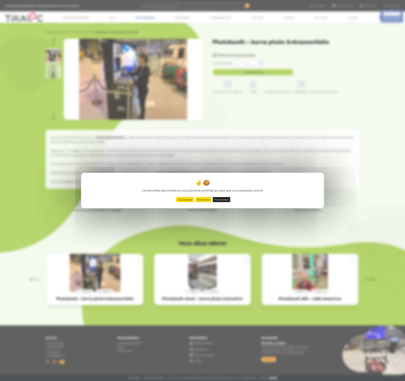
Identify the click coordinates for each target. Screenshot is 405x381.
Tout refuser (203, 199)
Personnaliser (221, 199)
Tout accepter (185, 199)
